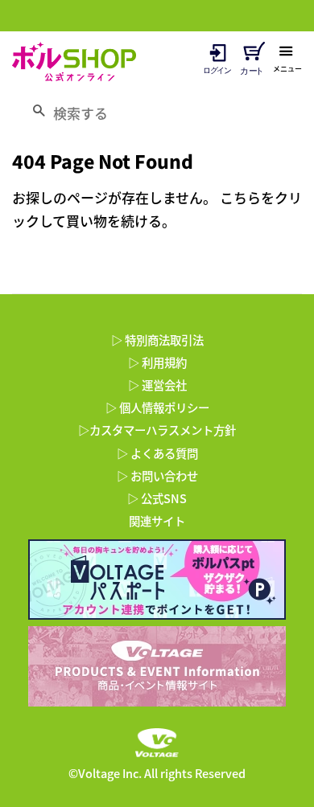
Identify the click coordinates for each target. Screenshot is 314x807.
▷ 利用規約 (157, 362)
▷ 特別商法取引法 (157, 340)
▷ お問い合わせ (157, 476)
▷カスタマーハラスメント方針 (157, 430)
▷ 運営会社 (157, 385)
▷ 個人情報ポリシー (157, 407)
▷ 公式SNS (157, 498)
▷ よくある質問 (157, 453)
